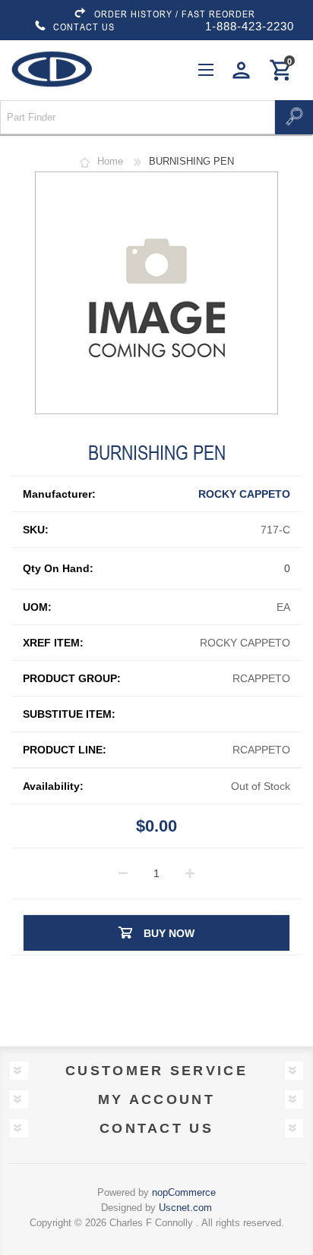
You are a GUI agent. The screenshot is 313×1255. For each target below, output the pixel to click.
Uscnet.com (185, 1207)
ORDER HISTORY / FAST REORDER (174, 14)
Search (294, 117)
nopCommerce (184, 1192)
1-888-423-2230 (249, 26)
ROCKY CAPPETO (244, 494)
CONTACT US (84, 26)
